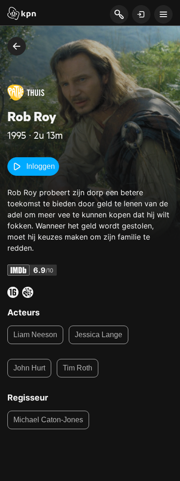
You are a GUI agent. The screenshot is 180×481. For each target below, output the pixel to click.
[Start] (22, 14)
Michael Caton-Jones (48, 420)
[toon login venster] (141, 14)
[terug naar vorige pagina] (16, 46)
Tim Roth (77, 368)
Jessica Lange (98, 335)
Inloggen (40, 166)
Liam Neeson (35, 335)
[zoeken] (119, 15)
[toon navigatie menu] (163, 14)
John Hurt (29, 368)
